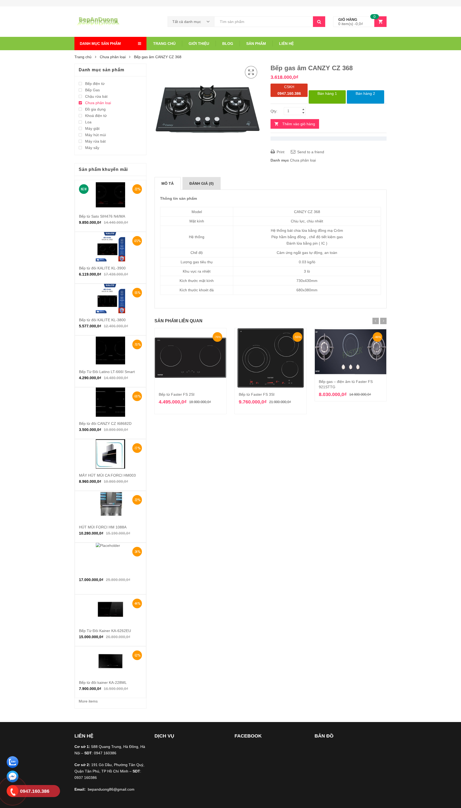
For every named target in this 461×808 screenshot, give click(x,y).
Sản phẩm (256, 43)
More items (88, 701)
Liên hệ (286, 43)
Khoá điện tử (96, 115)
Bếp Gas (92, 90)
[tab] (167, 183)
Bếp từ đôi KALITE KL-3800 (102, 320)
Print (280, 152)
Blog (227, 43)
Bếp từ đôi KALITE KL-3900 (102, 268)
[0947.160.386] (12, 792)
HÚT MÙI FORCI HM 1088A (102, 527)
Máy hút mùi (95, 135)
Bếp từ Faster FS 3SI (257, 394)
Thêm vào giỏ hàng (298, 124)
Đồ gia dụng (95, 109)
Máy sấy (92, 148)
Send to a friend (310, 152)
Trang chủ (164, 43)
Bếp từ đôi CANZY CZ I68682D (105, 423)
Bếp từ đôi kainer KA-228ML (103, 682)
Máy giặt (92, 128)
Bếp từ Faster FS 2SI (176, 394)
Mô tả (167, 183)
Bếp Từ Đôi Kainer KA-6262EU (105, 631)
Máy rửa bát (95, 141)
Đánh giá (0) (201, 183)
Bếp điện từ (95, 83)
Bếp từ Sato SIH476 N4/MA (102, 216)
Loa (88, 122)
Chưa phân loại (113, 57)
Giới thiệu (199, 43)
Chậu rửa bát (96, 96)
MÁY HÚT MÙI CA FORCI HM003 (107, 475)
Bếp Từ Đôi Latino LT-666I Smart (107, 372)
